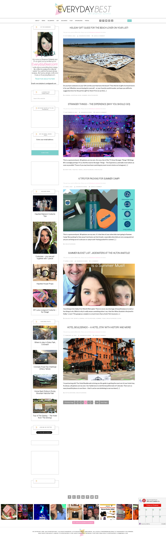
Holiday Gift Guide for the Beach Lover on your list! (99, 27)
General (68, 95)
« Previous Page (68, 402)
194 (97, 402)
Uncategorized (93, 95)
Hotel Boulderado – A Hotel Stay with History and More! (99, 327)
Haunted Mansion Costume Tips (45, 215)
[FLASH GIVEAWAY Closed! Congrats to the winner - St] (25, 512)
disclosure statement (95, 32)
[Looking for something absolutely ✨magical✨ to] (42, 512)
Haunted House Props (45, 284)
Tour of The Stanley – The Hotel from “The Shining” (45, 417)
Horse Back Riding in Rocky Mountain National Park (45, 392)
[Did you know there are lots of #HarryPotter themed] (108, 512)
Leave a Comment (99, 35)
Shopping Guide (76, 95)
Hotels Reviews (90, 318)
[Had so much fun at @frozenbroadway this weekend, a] (91, 512)
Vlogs (119, 318)
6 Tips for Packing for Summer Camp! (99, 178)
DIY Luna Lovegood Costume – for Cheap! (45, 311)
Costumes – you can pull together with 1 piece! (45, 257)
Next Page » (104, 402)
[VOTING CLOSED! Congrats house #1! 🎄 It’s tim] (9, 512)
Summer (84, 95)
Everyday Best (83, 9)
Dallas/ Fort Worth (72, 318)
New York (68, 169)
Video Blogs (98, 169)
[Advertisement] (45, 173)
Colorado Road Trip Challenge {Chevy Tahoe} (45, 368)
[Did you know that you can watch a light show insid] (124, 512)
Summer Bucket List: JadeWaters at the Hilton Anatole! (99, 253)
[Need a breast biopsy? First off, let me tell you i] (58, 512)
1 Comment (94, 261)
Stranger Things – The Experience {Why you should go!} (99, 104)
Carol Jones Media (86, 531)
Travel (80, 169)
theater (75, 169)
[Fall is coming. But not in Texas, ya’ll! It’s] (75, 512)
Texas (104, 318)
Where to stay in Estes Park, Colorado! (45, 343)
